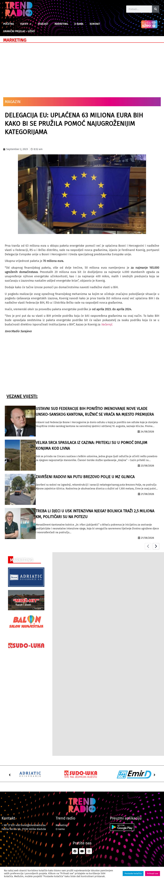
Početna (8, 23)
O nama (78, 23)
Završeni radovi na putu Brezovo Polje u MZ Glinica (85, 477)
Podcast (43, 23)
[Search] (155, 9)
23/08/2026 (147, 465)
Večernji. (107, 324)
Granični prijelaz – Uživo (19, 31)
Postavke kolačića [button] (133, 873)
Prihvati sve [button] (152, 873)
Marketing (61, 23)
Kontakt (95, 23)
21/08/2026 (147, 494)
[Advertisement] (82, 68)
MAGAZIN (12, 101)
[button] (9, 775)
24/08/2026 (147, 431)
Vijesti (24, 23)
